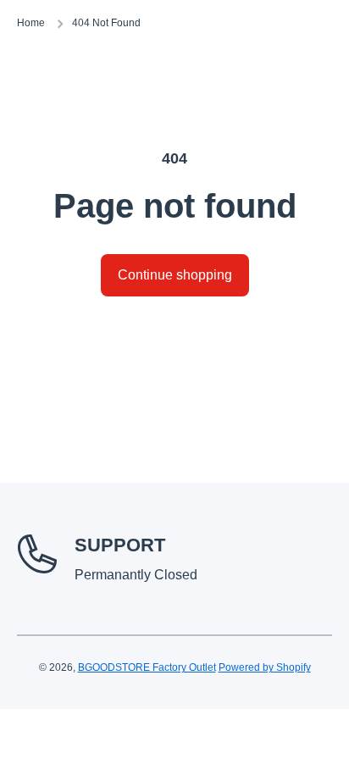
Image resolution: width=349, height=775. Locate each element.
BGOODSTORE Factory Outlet (147, 667)
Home (31, 23)
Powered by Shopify (265, 667)
